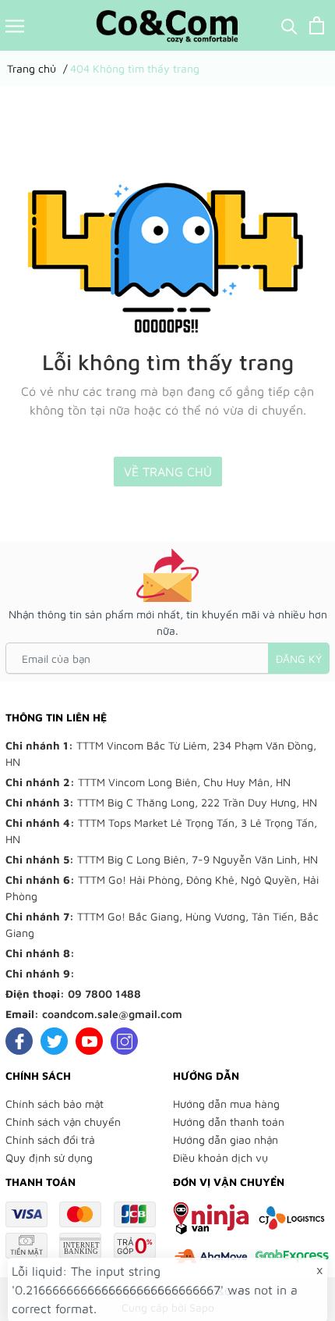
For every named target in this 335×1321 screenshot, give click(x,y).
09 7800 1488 (104, 993)
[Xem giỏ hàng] (316, 25)
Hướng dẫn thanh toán (228, 1121)
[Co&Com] (167, 25)
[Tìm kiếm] (289, 25)
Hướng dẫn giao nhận (225, 1139)
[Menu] (14, 25)
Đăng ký (299, 658)
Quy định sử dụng (49, 1157)
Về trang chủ (168, 472)
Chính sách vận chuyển (63, 1121)
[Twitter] (54, 1041)
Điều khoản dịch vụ (220, 1157)
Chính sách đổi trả (50, 1139)
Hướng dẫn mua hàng (226, 1103)
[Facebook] (19, 1041)
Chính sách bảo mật (54, 1103)
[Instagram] (124, 1041)
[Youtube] (89, 1041)
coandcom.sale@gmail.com (112, 1013)
